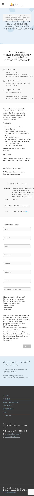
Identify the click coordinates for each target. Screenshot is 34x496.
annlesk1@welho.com (12, 437)
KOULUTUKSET (8, 406)
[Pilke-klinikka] (17, 4)
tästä (27, 211)
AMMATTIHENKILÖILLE (11, 402)
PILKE (5, 412)
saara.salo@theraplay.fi (13, 434)
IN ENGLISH (7, 415)
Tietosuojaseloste (10, 492)
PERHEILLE (6, 399)
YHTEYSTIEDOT (8, 409)
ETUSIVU (6, 396)
